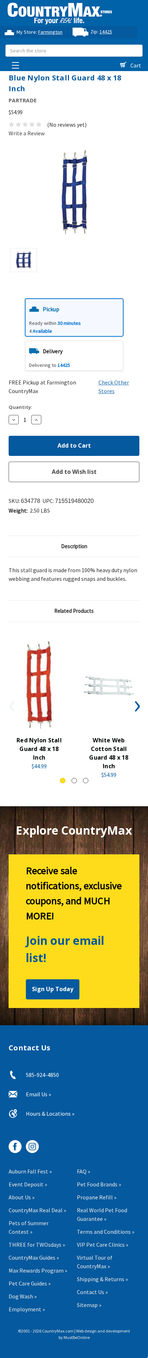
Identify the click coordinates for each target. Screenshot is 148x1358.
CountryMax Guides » (34, 1257)
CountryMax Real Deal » (37, 1210)
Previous (11, 706)
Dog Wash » (23, 1296)
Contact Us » (92, 1292)
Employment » (27, 1309)
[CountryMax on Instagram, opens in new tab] (29, 1144)
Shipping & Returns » (102, 1279)
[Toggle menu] (13, 63)
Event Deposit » (28, 1184)
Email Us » (38, 1094)
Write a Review (27, 133)
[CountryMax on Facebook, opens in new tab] (12, 1144)
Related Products (74, 610)
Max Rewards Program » (38, 1270)
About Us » (21, 1197)
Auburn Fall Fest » (30, 1171)
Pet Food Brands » (99, 1184)
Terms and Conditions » (105, 1231)
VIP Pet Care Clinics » (102, 1244)
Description (74, 546)
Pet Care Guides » (30, 1283)
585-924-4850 (42, 1074)
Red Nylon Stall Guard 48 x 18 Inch (39, 748)
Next (136, 706)
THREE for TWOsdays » (37, 1244)
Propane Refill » (96, 1197)
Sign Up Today (52, 989)
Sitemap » (89, 1304)
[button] (74, 317)
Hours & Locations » (50, 1113)
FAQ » (83, 1171)
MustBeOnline (77, 1337)
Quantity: (20, 407)
